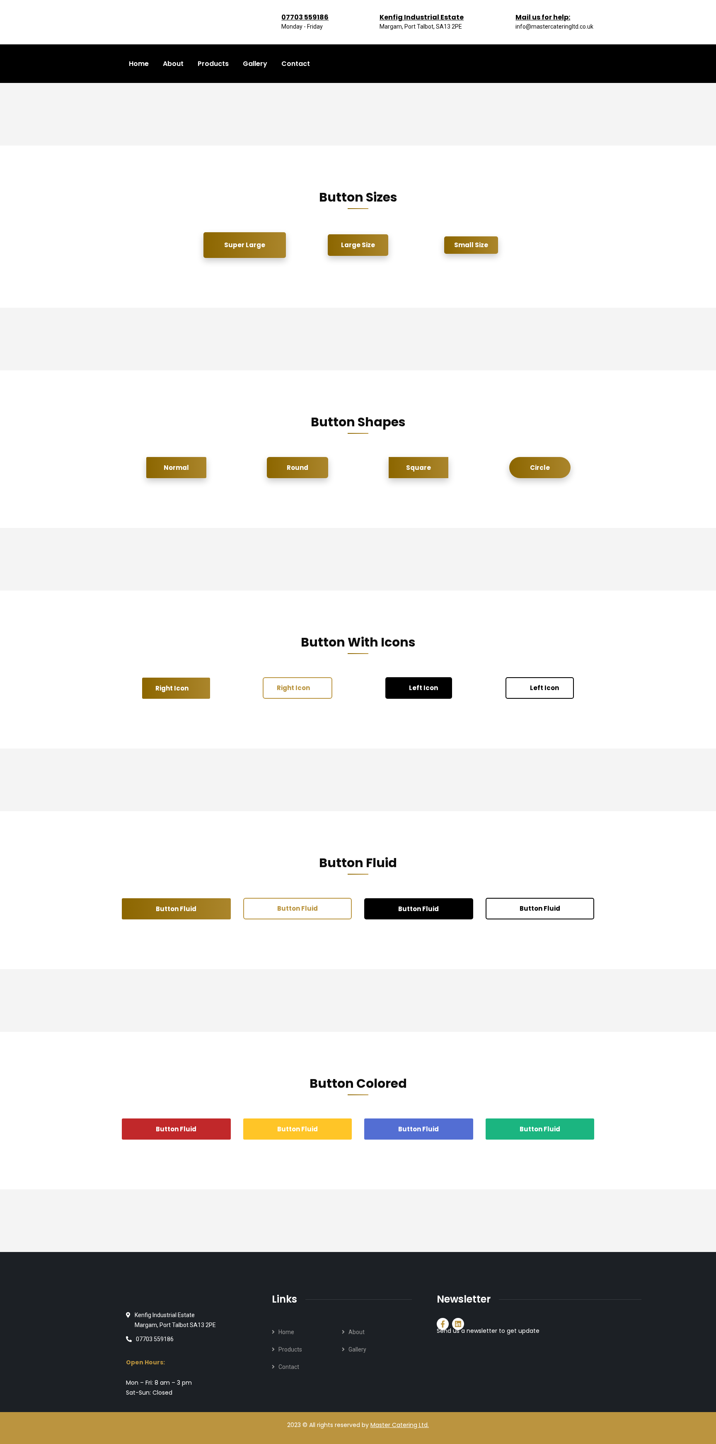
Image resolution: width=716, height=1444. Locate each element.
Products (290, 1349)
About (356, 1332)
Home (286, 1332)
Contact (288, 1367)
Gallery (357, 1349)
